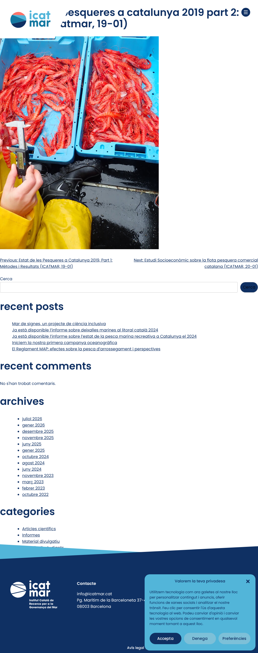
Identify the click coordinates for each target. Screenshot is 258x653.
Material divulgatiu (41, 541)
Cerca (6, 279)
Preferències (234, 638)
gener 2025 (33, 450)
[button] (247, 581)
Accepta (165, 638)
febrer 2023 (33, 488)
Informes (31, 535)
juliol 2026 (32, 419)
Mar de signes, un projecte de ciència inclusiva (59, 324)
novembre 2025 (38, 438)
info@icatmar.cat (94, 594)
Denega (200, 638)
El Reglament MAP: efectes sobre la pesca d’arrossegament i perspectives (86, 349)
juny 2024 (31, 469)
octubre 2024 (35, 457)
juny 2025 (31, 444)
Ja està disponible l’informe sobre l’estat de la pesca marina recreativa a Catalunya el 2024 (104, 336)
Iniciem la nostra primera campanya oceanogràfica (64, 343)
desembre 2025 (38, 431)
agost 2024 (33, 463)
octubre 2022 (35, 494)
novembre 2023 (38, 475)
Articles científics (39, 529)
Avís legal (135, 647)
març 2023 (33, 482)
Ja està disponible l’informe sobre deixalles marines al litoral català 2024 (85, 330)
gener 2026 (33, 425)
